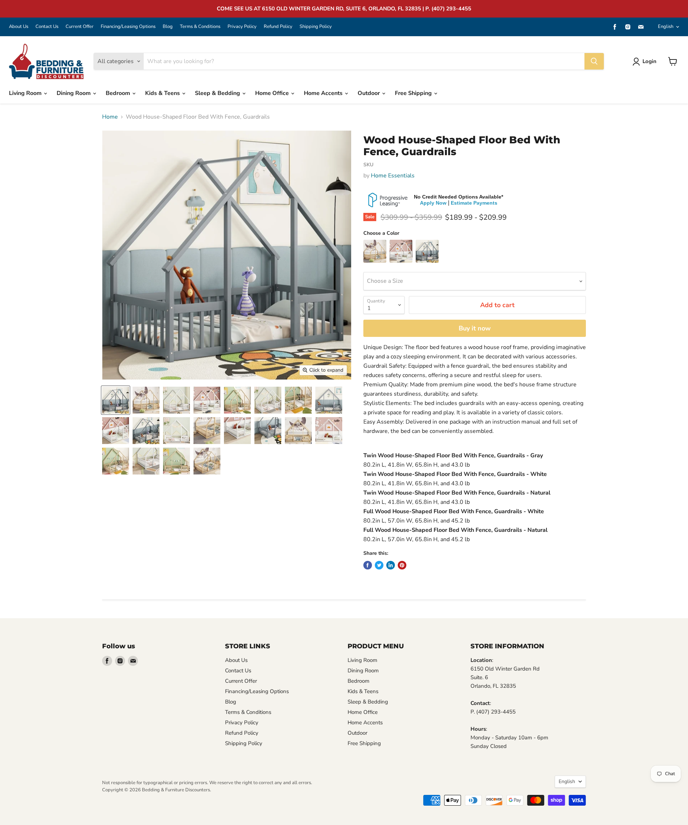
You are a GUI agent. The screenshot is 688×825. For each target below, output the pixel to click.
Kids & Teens (163, 93)
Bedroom (119, 93)
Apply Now (433, 203)
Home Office (272, 93)
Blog (168, 26)
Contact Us (46, 26)
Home (110, 117)
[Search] (594, 61)
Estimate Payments (474, 203)
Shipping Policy (316, 26)
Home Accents (324, 93)
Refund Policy (278, 26)
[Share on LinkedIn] (390, 565)
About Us (18, 26)
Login (649, 61)
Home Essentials (393, 176)
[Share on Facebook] (367, 565)
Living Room (26, 93)
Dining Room (74, 93)
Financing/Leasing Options (128, 26)
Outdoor (369, 93)
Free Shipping (414, 93)
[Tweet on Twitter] (379, 565)
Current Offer (80, 26)
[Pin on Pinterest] (402, 565)
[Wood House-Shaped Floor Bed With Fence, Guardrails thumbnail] (115, 400)
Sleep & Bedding (218, 93)
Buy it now (475, 328)
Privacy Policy (242, 26)
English (665, 26)
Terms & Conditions (200, 26)
